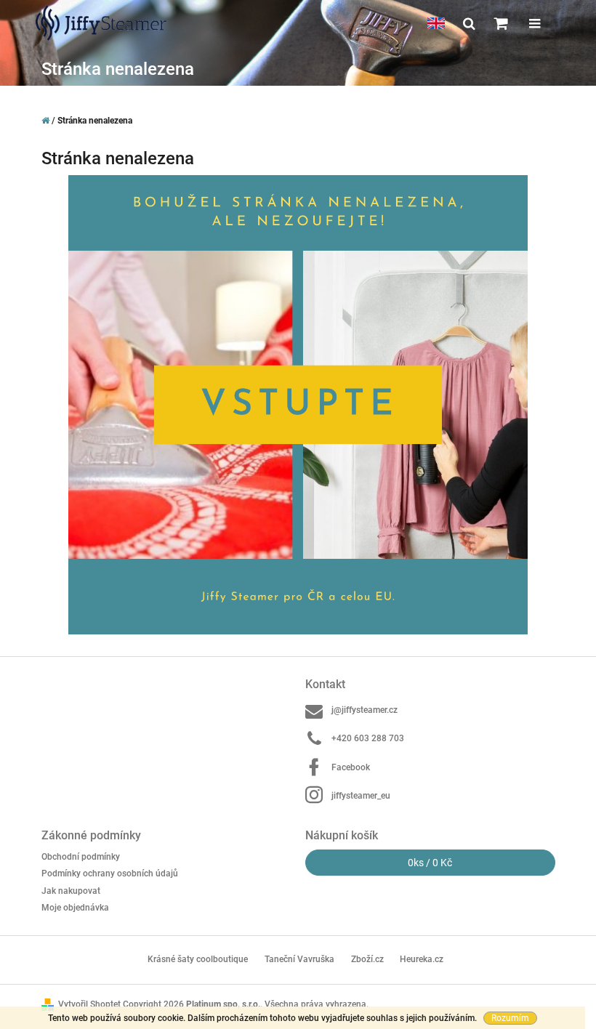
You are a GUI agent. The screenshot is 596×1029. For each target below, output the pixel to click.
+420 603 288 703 (367, 738)
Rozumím (510, 1018)
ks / (430, 862)
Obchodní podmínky (80, 857)
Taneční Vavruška (299, 959)
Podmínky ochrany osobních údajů (109, 873)
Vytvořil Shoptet (89, 1004)
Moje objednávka (75, 908)
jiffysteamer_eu (360, 796)
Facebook (350, 767)
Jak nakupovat (70, 891)
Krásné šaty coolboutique (198, 959)
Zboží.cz (367, 959)
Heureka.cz (421, 959)
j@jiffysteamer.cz (364, 710)
